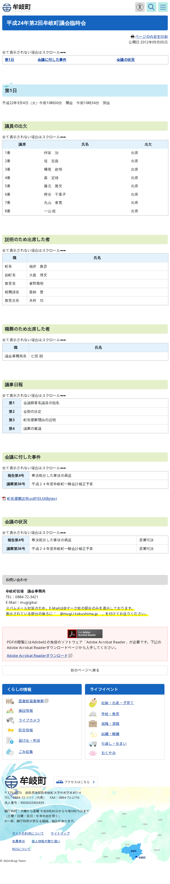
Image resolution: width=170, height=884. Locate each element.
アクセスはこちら (77, 782)
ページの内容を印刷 (151, 36)
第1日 (9, 59)
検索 (151, 7)
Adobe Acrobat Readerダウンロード (37, 655)
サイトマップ (60, 833)
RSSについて (21, 849)
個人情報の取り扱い (46, 841)
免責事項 (18, 841)
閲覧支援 (140, 7)
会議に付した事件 (52, 59)
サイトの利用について (28, 833)
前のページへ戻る (85, 670)
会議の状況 (126, 59)
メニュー (163, 7)
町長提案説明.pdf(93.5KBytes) (32, 498)
